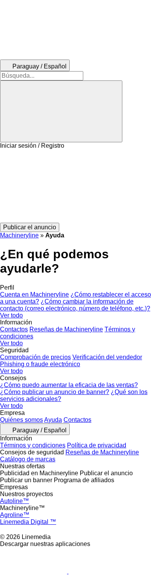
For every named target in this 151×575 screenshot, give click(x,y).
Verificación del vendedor (107, 357)
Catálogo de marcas (27, 459)
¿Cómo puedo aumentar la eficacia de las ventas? (69, 385)
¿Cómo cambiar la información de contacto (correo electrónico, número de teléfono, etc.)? (75, 305)
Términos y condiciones (32, 445)
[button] (75, 186)
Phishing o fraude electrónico (40, 364)
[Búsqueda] (61, 111)
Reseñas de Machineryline (66, 329)
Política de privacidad (96, 445)
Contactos (14, 329)
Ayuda (53, 419)
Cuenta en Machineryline (34, 294)
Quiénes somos (21, 419)
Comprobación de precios (35, 357)
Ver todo (11, 315)
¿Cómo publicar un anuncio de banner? (54, 392)
